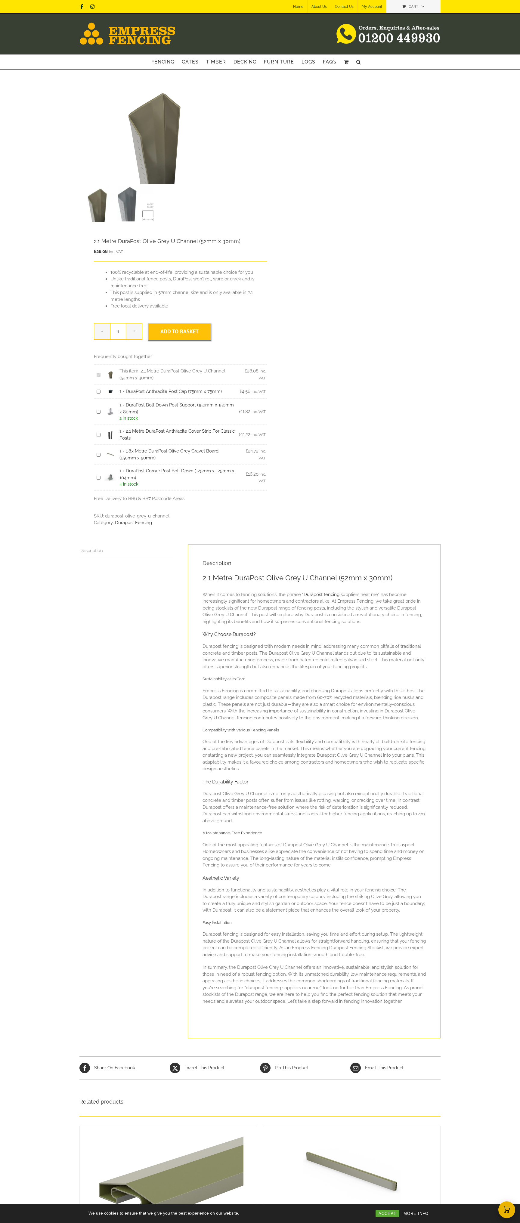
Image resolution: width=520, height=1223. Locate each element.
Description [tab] (91, 550)
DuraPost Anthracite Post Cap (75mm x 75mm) (174, 391)
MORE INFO (416, 1213)
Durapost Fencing (133, 522)
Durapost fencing (321, 594)
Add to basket (179, 331)
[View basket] (506, 1209)
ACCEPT (387, 1213)
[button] (358, 61)
